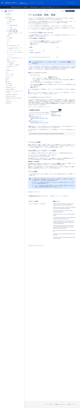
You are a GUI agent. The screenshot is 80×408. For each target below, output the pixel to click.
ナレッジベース (33, 2)
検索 (69, 3)
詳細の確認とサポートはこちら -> (62, 7)
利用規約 (57, 404)
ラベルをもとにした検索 (33, 23)
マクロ (7, 72)
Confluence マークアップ (12, 66)
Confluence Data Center (10, 96)
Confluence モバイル (10, 70)
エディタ (8, 23)
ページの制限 (9, 37)
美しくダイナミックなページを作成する (15, 52)
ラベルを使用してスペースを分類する (38, 29)
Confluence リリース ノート (11, 101)
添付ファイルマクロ (46, 99)
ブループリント (10, 56)
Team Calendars (9, 83)
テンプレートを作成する (43, 93)
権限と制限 (8, 81)
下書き (8, 36)
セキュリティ (62, 404)
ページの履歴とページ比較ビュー (13, 64)
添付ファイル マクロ (52, 89)
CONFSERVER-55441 (45, 186)
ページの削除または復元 (11, 29)
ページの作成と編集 (11, 19)
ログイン (73, 2)
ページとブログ (9, 17)
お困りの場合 (8, 103)
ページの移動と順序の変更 (12, 25)
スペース (7, 15)
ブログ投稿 (9, 21)
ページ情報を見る (10, 62)
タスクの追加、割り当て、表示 (13, 45)
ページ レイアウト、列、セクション (14, 50)
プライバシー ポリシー (49, 404)
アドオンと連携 (9, 85)
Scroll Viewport (40, 245)
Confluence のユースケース (11, 87)
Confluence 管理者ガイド (11, 89)
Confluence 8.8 (11, 10)
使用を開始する (9, 14)
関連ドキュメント (23, 2)
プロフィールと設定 (9, 74)
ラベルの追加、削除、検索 (12, 31)
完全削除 (65, 182)
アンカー (8, 41)
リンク (8, 39)
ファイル (7, 68)
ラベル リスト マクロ (36, 185)
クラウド (63, 10)
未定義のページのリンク (11, 61)
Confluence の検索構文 (49, 147)
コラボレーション (9, 76)
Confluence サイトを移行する (11, 94)
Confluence (34, 245)
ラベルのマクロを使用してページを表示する (37, 203)
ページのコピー (10, 27)
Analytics (7, 77)
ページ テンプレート (11, 54)
